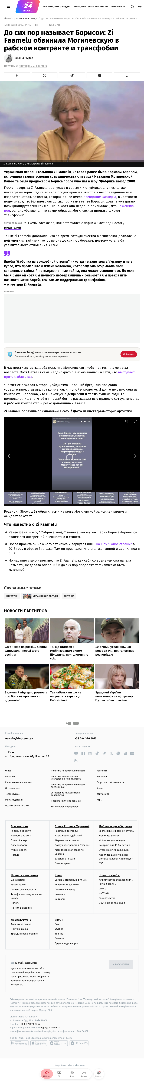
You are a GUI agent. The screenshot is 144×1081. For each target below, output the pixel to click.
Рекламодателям (14, 800)
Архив (100, 788)
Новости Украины (21, 835)
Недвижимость (21, 919)
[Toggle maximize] (135, 421)
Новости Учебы (109, 875)
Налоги (15, 902)
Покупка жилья (19, 928)
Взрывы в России (65, 858)
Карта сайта (103, 794)
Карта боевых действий (68, 835)
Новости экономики (24, 875)
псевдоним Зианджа (99, 197)
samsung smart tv (79, 1043)
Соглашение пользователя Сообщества (65, 794)
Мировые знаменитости (91, 6)
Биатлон (59, 938)
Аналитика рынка (21, 924)
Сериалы (60, 899)
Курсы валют (18, 884)
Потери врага (62, 863)
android (19, 1043)
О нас (8, 771)
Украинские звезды (56, 6)
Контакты (102, 771)
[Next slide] (133, 456)
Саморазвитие (107, 898)
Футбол (59, 928)
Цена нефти (18, 879)
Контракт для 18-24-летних (114, 845)
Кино (58, 875)
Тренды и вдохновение (24, 933)
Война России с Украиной (72, 826)
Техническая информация (65, 807)
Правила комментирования (66, 801)
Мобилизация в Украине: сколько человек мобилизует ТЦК (116, 858)
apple (38, 1043)
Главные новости (21, 830)
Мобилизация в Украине (115, 826)
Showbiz (8, 18)
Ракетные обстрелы (66, 830)
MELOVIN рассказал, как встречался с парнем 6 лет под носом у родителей (64, 225)
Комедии (60, 894)
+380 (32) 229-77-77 (30, 1024)
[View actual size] (126, 421)
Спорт (59, 919)
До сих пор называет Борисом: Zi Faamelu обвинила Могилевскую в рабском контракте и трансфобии (90, 18)
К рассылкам (121, 964)
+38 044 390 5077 (85, 738)
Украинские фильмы (67, 884)
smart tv (58, 1043)
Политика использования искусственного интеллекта (66, 777)
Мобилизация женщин (112, 840)
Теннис (59, 933)
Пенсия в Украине (21, 907)
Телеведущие (12, 794)
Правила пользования (17, 806)
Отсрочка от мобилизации (114, 849)
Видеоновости (19, 845)
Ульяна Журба (24, 58)
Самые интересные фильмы (71, 879)
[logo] (27, 6)
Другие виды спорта (66, 943)
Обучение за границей (112, 902)
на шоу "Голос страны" (114, 544)
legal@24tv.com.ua (50, 1027)
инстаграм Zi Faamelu (33, 66)
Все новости (19, 826)
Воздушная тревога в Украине (72, 845)
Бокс (57, 924)
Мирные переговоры (67, 840)
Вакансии (102, 776)
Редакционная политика (18, 782)
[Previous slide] (10, 456)
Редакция (10, 776)
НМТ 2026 (104, 893)
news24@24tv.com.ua (19, 738)
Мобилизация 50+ (109, 835)
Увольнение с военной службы (117, 830)
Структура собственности (110, 782)
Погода (15, 854)
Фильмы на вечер (65, 889)
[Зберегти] (127, 75)
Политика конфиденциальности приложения (68, 786)
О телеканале (12, 788)
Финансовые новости (23, 889)
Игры (99, 800)
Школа (102, 888)
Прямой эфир (19, 840)
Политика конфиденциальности (68, 771)
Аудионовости (19, 849)
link (76, 753)
